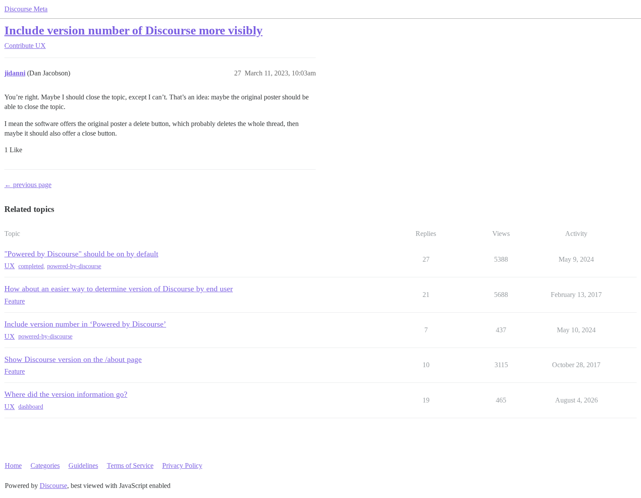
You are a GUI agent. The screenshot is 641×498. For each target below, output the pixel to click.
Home (13, 465)
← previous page (27, 184)
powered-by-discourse (74, 266)
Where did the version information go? (65, 394)
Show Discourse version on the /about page (73, 359)
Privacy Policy (182, 465)
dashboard (30, 406)
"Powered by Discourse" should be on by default (81, 253)
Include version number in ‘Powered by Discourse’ (85, 324)
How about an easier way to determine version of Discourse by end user (118, 288)
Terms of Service (130, 465)
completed (31, 266)
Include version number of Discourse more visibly (133, 30)
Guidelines (83, 465)
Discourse (53, 485)
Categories (45, 465)
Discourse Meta (26, 9)
